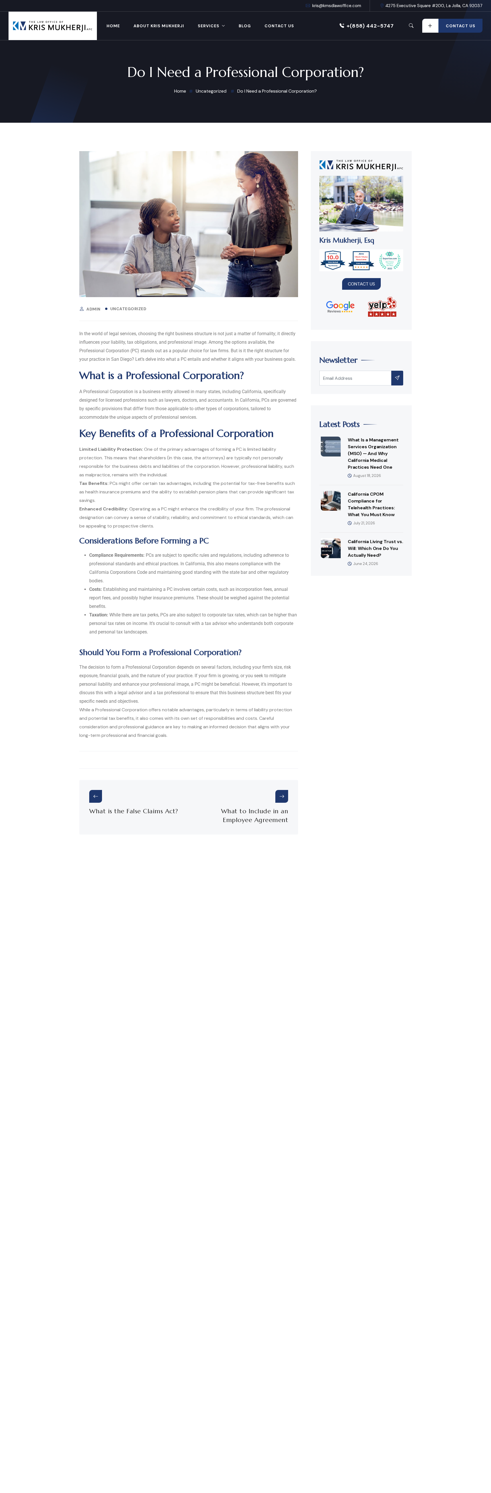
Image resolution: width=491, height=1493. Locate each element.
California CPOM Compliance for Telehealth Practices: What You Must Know (371, 504)
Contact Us (279, 25)
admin (93, 309)
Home (113, 25)
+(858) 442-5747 (370, 25)
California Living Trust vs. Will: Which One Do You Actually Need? (375, 548)
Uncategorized (128, 309)
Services (208, 25)
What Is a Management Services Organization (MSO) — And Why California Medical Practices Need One (373, 453)
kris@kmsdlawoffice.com (336, 6)
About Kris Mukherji (159, 25)
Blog (245, 25)
